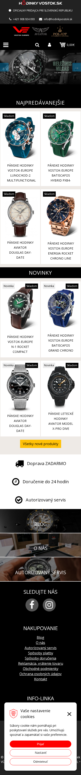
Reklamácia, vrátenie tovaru (40, 663)
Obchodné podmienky (40, 668)
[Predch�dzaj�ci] (4, 67)
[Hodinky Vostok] (21, 31)
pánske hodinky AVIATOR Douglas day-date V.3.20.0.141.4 (20, 252)
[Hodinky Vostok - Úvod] (40, 3)
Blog (40, 637)
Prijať (40, 744)
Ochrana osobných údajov (40, 673)
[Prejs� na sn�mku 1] (32, 87)
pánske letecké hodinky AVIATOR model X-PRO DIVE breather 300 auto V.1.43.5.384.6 (60, 429)
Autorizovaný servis (41, 647)
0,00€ (71, 45)
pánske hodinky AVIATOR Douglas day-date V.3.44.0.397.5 (20, 426)
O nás (40, 642)
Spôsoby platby (40, 653)
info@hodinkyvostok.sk (58, 19)
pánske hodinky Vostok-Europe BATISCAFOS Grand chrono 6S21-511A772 (61, 345)
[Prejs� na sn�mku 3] (43, 87)
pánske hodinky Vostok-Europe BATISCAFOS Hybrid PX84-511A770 (61, 175)
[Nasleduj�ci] (76, 67)
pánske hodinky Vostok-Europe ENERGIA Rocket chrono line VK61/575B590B (61, 253)
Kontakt (40, 679)
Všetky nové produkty (40, 443)
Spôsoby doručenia (40, 658)
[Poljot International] (60, 31)
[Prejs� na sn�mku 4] (48, 87)
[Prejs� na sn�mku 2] (37, 87)
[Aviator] (40, 31)
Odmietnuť (40, 761)
